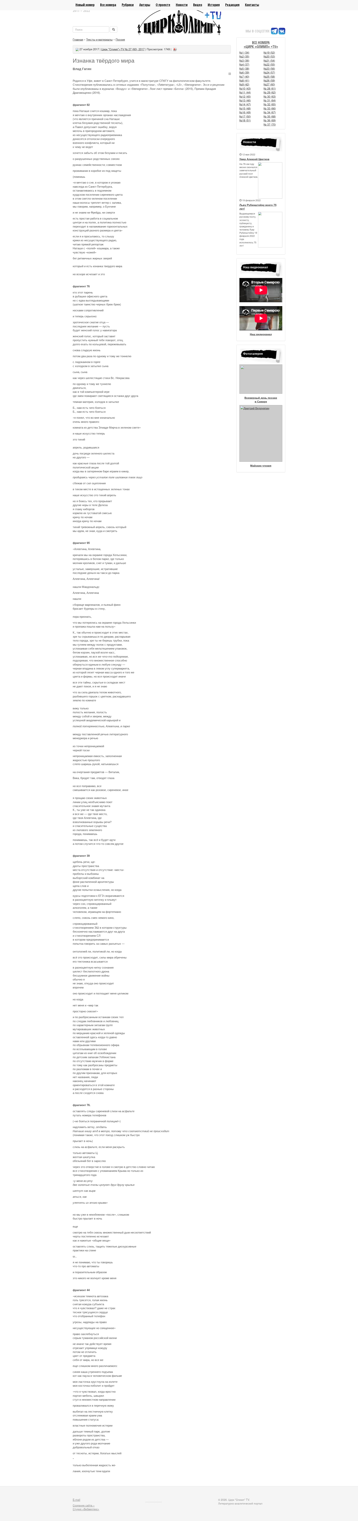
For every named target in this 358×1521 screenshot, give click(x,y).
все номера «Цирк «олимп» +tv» (261, 44)
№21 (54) (269, 60)
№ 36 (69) (270, 120)
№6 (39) (244, 72)
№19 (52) (269, 52)
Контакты (252, 4)
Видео (197, 4)
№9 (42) (244, 84)
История (214, 4)
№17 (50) (245, 116)
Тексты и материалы (99, 39)
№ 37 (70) (270, 124)
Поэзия (120, 39)
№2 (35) (244, 56)
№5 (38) (244, 68)
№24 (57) (269, 72)
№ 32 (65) (270, 104)
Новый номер (85, 4)
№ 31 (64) (270, 100)
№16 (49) (245, 112)
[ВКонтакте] (180, 47)
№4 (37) (244, 64)
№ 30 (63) (270, 96)
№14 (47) (245, 104)
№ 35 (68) (270, 116)
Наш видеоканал (261, 334)
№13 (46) (245, 100)
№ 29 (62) (270, 92)
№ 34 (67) (270, 112)
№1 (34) (244, 52)
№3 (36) (244, 60)
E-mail (76, 1499)
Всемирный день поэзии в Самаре (260, 399)
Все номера (108, 4)
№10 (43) (245, 88)
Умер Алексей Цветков (254, 159)
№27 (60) (269, 84)
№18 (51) (245, 120)
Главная (78, 39)
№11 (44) (245, 92)
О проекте (163, 4)
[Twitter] (184, 47)
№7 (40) (244, 76)
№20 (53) (269, 56)
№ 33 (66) (270, 108)
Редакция (232, 4)
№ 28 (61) (270, 88)
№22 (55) (269, 64)
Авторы (144, 4)
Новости (182, 4)
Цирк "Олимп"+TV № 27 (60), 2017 (123, 49)
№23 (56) (269, 68)
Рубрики (128, 4)
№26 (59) (269, 80)
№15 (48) (245, 108)
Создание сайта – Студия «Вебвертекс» (86, 1507)
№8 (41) (244, 80)
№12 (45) (245, 96)
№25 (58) (269, 76)
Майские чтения (260, 465)
